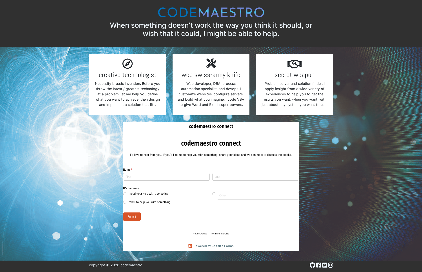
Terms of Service (220, 233)
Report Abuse (200, 233)
